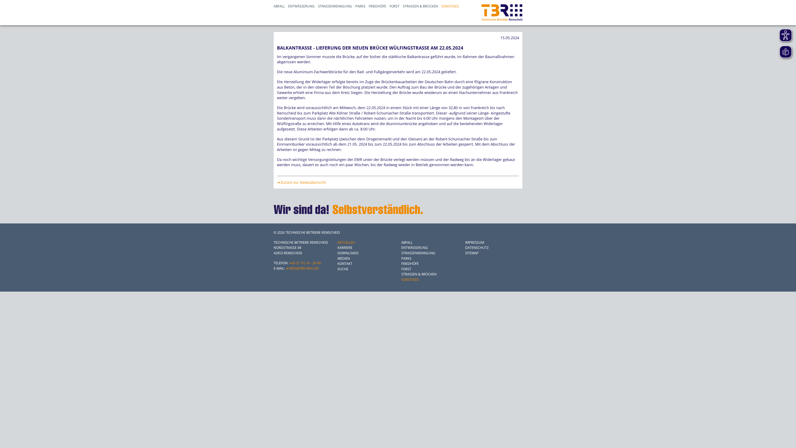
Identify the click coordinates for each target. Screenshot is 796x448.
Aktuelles (346, 242)
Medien (343, 258)
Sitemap (472, 253)
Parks (360, 6)
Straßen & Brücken (420, 6)
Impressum (474, 242)
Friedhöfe (377, 6)
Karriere (344, 247)
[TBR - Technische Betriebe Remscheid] (502, 12)
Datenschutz (477, 247)
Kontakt (344, 263)
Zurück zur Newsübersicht (303, 182)
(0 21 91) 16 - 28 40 (306, 263)
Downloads (348, 253)
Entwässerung (301, 6)
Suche (342, 269)
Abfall (279, 6)
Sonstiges (450, 6)
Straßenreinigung (335, 6)
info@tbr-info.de (304, 268)
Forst (394, 6)
